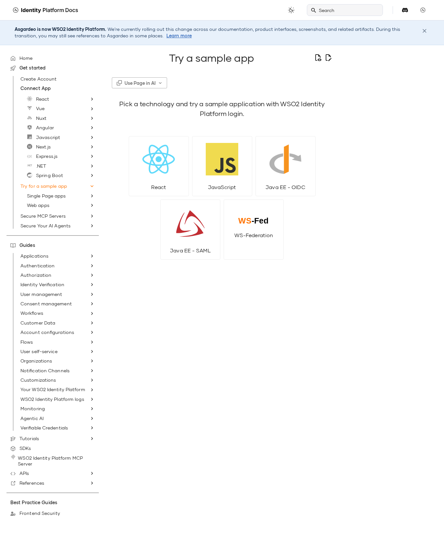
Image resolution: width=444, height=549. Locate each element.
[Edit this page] (328, 58)
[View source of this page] (318, 58)
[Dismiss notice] (424, 31)
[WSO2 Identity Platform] (45, 10)
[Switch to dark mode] (291, 10)
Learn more (179, 35)
